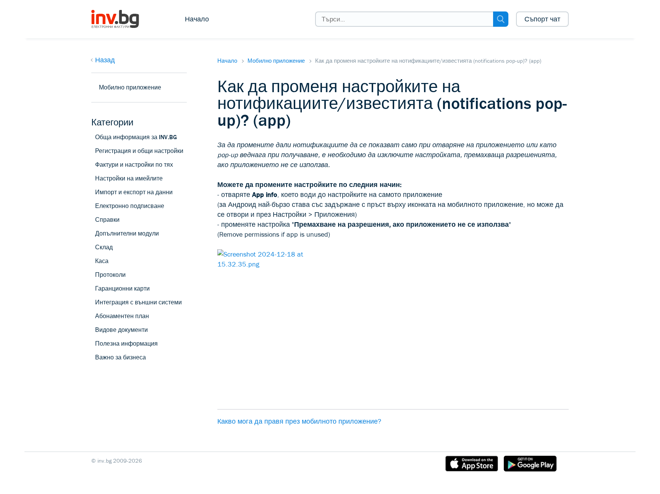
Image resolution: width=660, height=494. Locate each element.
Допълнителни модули (127, 233)
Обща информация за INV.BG (136, 137)
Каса (101, 261)
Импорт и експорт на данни (134, 192)
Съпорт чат (542, 19)
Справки (107, 219)
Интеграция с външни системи (138, 302)
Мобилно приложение (276, 61)
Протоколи (110, 274)
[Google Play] (530, 465)
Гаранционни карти (122, 288)
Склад (104, 247)
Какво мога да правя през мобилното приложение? (299, 421)
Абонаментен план (122, 316)
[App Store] (471, 465)
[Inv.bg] (120, 19)
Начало (197, 19)
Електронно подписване (129, 206)
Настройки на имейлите (129, 178)
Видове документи (121, 330)
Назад (105, 60)
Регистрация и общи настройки (139, 151)
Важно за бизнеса (120, 357)
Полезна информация (126, 343)
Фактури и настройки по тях (134, 164)
